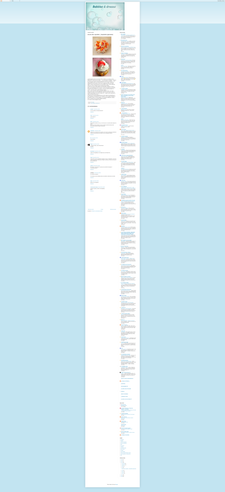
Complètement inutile (124, 342)
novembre (123, 463)
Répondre (92, 118)
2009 (122, 476)
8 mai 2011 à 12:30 (97, 151)
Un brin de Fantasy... (124, 324)
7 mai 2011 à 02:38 (97, 109)
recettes (122, 450)
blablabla (122, 439)
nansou (91, 165)
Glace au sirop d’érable (124, 156)
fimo (121, 444)
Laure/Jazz (92, 130)
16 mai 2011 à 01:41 (96, 157)
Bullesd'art (123, 102)
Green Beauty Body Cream (125, 169)
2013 (122, 459)
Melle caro (123, 319)
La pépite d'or (123, 307)
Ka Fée (122, 65)
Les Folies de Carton (124, 270)
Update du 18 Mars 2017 (124, 97)
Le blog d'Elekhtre (124, 108)
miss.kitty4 (92, 151)
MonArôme (123, 226)
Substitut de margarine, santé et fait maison (127, 302)
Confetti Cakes (123, 421)
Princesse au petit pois (125, 46)
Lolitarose (122, 168)
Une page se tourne (124, 181)
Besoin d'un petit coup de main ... (126, 290)
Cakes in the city (124, 416)
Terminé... (122, 373)
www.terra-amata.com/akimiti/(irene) (127, 378)
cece (122, 348)
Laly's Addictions (124, 186)
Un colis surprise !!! (124, 349)
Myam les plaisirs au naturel (125, 276)
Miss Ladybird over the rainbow (126, 240)
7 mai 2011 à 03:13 (95, 115)
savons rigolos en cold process (95, 103)
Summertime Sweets (124, 405)
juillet (123, 466)
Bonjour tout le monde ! (124, 66)
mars (122, 470)
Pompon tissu (123, 137)
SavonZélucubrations (124, 360)
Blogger (116, 484)
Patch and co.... (123, 207)
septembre (123, 464)
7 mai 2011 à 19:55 (97, 130)
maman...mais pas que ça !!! (125, 372)
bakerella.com (123, 404)
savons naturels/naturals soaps (126, 452)
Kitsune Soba (123, 425)
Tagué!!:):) (122, 325)
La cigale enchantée (124, 136)
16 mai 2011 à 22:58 (96, 165)
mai (122, 467)
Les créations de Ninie (124, 282)
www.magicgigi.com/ (124, 386)
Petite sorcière (123, 213)
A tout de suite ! (123, 253)
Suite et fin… (123, 247)
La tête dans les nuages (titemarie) (127, 155)
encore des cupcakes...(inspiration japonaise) (129, 468)
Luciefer (91, 109)
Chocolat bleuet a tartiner (124, 77)
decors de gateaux (124, 443)
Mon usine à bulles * (124, 142)
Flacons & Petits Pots (124, 246)
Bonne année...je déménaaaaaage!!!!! (126, 308)
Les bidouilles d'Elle (124, 366)
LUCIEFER (123, 149)
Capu (91, 157)
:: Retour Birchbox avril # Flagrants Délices (127, 162)
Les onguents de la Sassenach (126, 264)
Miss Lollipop (123, 34)
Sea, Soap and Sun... (124, 70)
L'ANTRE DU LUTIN (124, 396)
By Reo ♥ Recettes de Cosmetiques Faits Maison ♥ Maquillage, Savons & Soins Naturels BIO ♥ (128, 95)
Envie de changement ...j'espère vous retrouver (128, 320)
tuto (121, 455)
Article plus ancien (113, 209)
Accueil (102, 209)
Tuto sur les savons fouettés (125, 296)
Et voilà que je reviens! (124, 103)
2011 (122, 462)
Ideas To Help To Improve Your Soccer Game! (127, 130)
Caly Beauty (123, 383)
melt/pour (122, 446)
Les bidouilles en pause (124, 367)
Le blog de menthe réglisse (125, 313)
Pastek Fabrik (123, 194)
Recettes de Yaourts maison (125, 428)
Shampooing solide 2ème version (126, 355)
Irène (91, 121)
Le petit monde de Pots (125, 257)
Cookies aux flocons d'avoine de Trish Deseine (127, 414)
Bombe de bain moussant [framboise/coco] (127, 83)
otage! (122, 314)
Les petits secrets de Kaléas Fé (126, 399)
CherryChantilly (123, 220)
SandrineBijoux (123, 82)
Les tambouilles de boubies (125, 354)
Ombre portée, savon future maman (126, 361)
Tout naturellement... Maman (125, 252)
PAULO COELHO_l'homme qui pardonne (127, 277)
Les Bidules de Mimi (124, 88)
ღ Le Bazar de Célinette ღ (125, 381)
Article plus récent (91, 209)
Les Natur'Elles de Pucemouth (126, 289)
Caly (91, 115)
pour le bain (123, 449)
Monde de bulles (123, 295)
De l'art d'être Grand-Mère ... (125, 71)
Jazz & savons (123, 129)
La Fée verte (123, 180)
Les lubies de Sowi (124, 301)
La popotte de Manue (124, 413)
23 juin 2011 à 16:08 (101, 187)
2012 (122, 460)
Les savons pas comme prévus (125, 265)
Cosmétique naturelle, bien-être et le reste (128, 200)
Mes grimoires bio (124, 40)
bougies (122, 440)
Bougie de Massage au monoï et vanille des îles (128, 143)
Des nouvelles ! (123, 271)
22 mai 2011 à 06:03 (97, 172)
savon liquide (123, 451)
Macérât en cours (123, 109)
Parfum (122, 76)
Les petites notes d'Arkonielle (126, 388)
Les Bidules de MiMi (124, 89)
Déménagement (123, 150)
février (123, 471)
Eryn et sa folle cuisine (125, 431)
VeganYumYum (123, 424)
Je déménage (123, 331)
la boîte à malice (123, 174)
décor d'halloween (123, 175)
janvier (123, 473)
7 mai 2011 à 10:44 (95, 121)
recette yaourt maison (94, 187)
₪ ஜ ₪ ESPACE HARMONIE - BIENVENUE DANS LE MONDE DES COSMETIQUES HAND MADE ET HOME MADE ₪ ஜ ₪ (128, 233)
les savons (122, 445)
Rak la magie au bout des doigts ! (126, 113)
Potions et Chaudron (124, 53)
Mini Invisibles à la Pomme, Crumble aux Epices (128, 432)
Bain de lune (123, 59)
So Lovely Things (124, 161)
